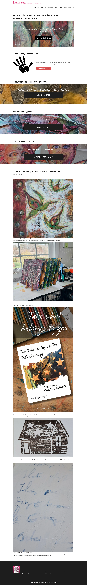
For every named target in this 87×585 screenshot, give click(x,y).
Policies (55, 582)
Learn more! (43, 95)
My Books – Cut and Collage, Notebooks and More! (54, 571)
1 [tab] (15, 44)
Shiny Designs (20, 2)
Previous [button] (69, 45)
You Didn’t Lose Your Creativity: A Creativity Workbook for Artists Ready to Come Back (29, 412)
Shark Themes (51, 582)
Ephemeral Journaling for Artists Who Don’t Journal (22, 552)
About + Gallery (67, 7)
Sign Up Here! (43, 127)
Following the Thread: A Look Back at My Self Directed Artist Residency (26, 457)
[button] (15, 23)
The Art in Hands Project (38, 7)
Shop (56, 7)
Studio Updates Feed (48, 573)
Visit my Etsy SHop (43, 157)
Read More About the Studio (43, 68)
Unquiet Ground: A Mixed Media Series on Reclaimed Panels (24, 238)
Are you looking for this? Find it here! (21, 573)
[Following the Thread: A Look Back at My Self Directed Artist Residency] (43, 437)
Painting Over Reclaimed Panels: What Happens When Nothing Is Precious (27, 302)
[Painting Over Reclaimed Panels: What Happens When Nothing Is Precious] (43, 271)
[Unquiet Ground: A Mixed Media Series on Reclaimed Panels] (43, 208)
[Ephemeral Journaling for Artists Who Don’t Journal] (43, 507)
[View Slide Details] (43, 34)
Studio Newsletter (49, 7)
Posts (61, 7)
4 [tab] (19, 44)
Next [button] (71, 45)
